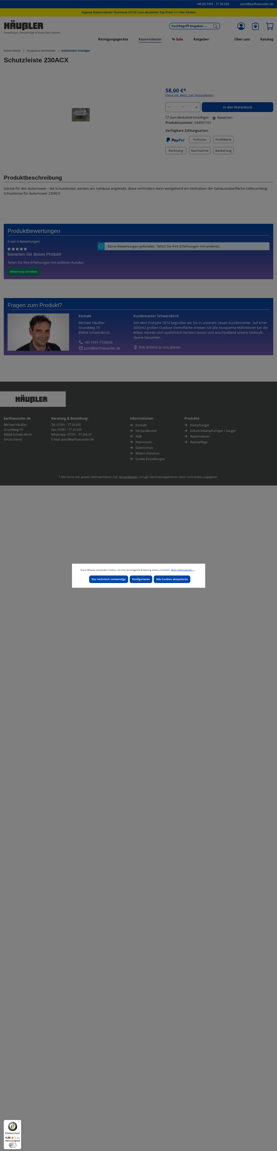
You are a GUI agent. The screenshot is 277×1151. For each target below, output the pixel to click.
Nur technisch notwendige (109, 579)
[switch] (12, 1145)
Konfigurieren (141, 579)
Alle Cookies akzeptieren (172, 579)
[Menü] (19, 1122)
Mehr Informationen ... (182, 570)
